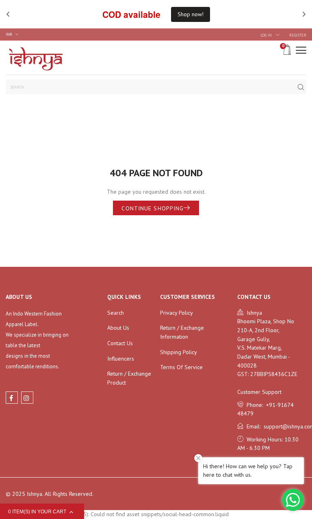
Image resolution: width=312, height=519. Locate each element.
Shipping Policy (178, 352)
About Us (118, 327)
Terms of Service (181, 367)
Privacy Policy (176, 312)
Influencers (120, 358)
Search (115, 312)
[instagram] (27, 397)
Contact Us (120, 343)
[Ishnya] (34, 58)
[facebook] (12, 397)
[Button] (301, 50)
